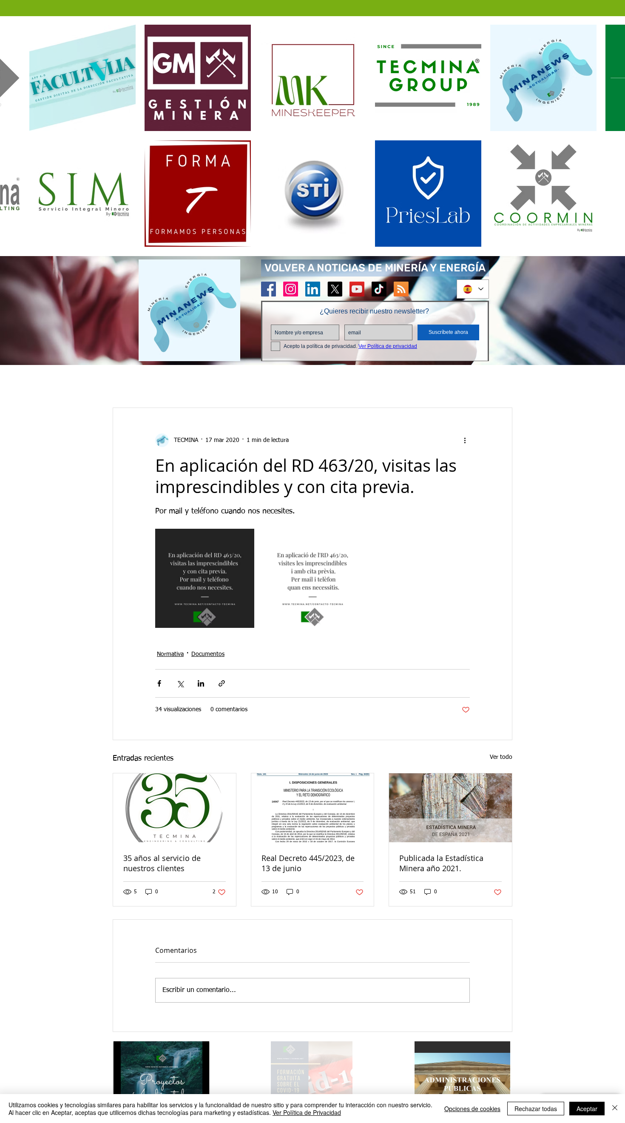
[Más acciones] (465, 441)
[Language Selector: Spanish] (473, 289)
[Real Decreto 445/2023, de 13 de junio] (312, 808)
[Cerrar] (615, 1108)
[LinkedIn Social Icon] (312, 289)
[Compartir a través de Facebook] (159, 684)
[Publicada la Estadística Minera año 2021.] (450, 808)
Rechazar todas (535, 1108)
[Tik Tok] (379, 289)
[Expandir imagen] (204, 579)
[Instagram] (290, 289)
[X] (334, 289)
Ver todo (501, 758)
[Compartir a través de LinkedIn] (201, 684)
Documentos (207, 655)
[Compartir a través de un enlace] (222, 684)
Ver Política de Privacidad (307, 1112)
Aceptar (587, 1108)
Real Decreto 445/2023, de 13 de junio (308, 864)
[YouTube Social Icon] (356, 289)
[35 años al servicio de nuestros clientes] (174, 808)
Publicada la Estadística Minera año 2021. (441, 864)
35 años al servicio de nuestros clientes (162, 864)
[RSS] (401, 289)
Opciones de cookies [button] (472, 1108)
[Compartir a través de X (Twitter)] (180, 684)
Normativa (170, 655)
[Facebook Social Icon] (268, 289)
